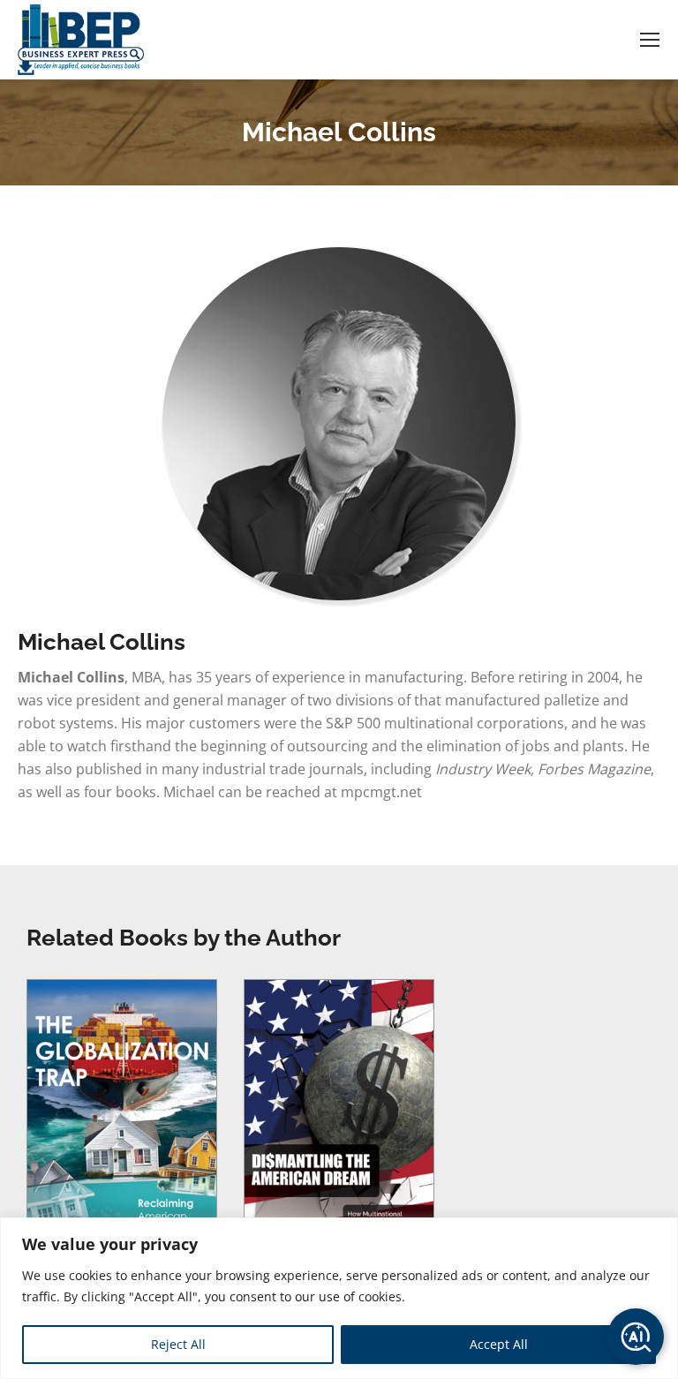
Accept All (499, 1344)
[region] (339, 1298)
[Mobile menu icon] (649, 39)
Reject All (178, 1344)
